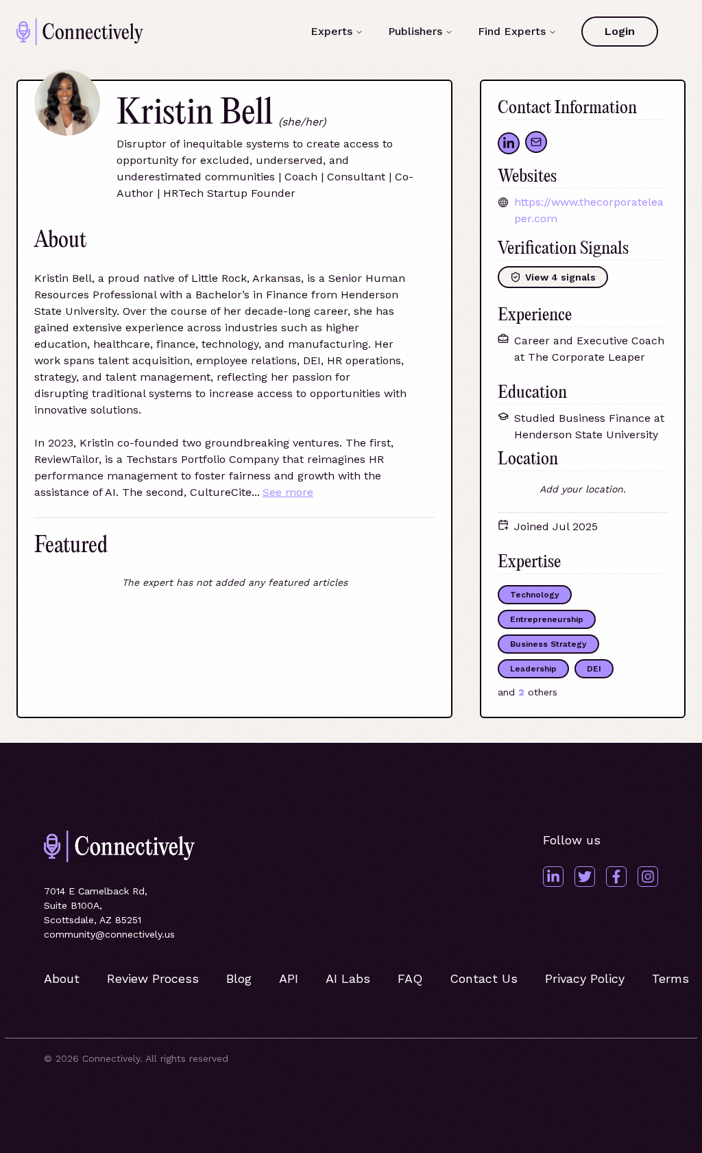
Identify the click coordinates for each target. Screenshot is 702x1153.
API (288, 978)
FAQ (410, 978)
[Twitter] (584, 876)
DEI (594, 669)
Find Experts (512, 31)
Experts (331, 31)
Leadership (533, 669)
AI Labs (348, 978)
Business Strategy (548, 644)
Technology (534, 594)
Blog (239, 978)
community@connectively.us (109, 934)
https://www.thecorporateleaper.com (589, 210)
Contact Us (484, 978)
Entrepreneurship (546, 619)
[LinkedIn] (553, 876)
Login (620, 31)
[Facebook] (616, 876)
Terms (670, 978)
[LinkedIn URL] (509, 143)
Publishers (415, 31)
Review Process (153, 978)
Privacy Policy (585, 978)
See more (288, 492)
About (62, 978)
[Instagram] (648, 876)
